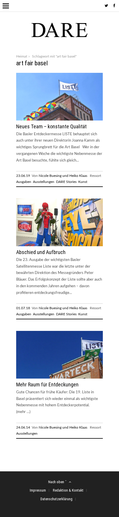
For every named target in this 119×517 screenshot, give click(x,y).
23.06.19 (23, 175)
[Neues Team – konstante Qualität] (59, 119)
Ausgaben (23, 182)
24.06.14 (23, 427)
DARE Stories (66, 182)
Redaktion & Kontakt (68, 490)
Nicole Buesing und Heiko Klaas (63, 175)
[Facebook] (114, 6)
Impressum (38, 490)
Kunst (82, 182)
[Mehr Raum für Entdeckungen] (59, 378)
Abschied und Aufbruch (41, 252)
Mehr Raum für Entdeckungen (47, 384)
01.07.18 (23, 308)
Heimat (21, 56)
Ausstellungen (43, 182)
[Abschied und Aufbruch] (59, 245)
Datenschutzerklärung (56, 499)
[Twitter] (106, 6)
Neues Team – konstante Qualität (51, 126)
